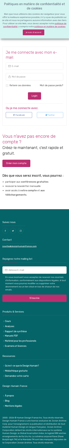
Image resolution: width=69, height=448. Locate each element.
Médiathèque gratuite (16, 371)
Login (34, 96)
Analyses (9, 326)
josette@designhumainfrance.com (19, 246)
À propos (9, 395)
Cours (8, 321)
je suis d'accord (33, 32)
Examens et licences (15, 346)
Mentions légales (13, 406)
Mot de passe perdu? (51, 85)
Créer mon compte (16, 163)
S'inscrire (35, 298)
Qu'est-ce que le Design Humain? (22, 365)
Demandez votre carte (17, 376)
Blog (7, 400)
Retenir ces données (20, 85)
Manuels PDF (11, 335)
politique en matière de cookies (49, 26)
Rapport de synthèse (16, 331)
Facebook (20, 115)
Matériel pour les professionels (20, 341)
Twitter (51, 115)
